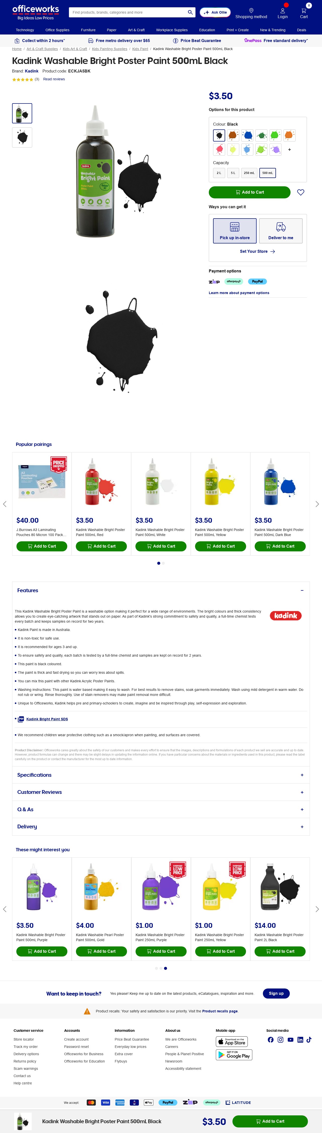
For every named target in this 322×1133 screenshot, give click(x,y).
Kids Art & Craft (75, 49)
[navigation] (25, 30)
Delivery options (26, 1054)
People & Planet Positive (184, 1054)
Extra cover (124, 1054)
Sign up (276, 993)
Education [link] (207, 30)
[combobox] (132, 12)
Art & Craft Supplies (42, 49)
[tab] (161, 590)
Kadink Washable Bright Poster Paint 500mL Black (193, 49)
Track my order (26, 1047)
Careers (171, 1047)
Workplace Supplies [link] (172, 30)
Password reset (76, 1047)
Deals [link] (301, 30)
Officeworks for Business (83, 1054)
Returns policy (25, 1061)
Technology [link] (25, 30)
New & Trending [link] (273, 30)
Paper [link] (111, 30)
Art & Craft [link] (136, 30)
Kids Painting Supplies (109, 49)
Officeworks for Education (84, 1061)
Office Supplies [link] (57, 30)
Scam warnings (26, 1069)
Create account (76, 1039)
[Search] (190, 12)
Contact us (22, 1076)
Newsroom (173, 1061)
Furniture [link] (88, 30)
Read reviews (54, 79)
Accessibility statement (183, 1069)
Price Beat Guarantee (132, 1039)
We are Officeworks (180, 1039)
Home (17, 49)
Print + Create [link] (238, 30)
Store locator (24, 1039)
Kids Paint (140, 49)
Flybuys (121, 1061)
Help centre (23, 1083)
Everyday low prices (130, 1047)
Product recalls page (220, 1011)
